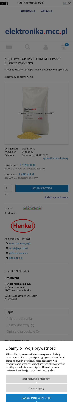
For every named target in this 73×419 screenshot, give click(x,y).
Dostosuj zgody (36, 388)
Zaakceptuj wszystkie (36, 398)
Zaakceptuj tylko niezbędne (36, 378)
